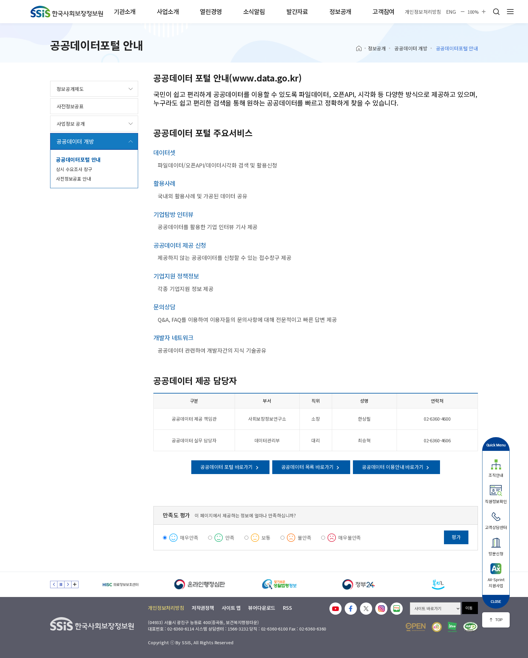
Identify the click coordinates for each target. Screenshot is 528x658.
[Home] (361, 48)
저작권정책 (203, 607)
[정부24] (358, 584)
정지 (60, 584)
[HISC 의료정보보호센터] (120, 584)
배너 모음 (75, 584)
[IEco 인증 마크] (452, 627)
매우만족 (189, 537)
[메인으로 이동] (67, 11)
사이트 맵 (231, 607)
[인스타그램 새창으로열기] (381, 608)
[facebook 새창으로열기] (351, 608)
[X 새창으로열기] (366, 608)
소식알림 (254, 11)
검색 (496, 11)
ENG (451, 11)
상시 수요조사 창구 (74, 169)
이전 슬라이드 (53, 584)
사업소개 (167, 11)
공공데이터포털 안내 (78, 159)
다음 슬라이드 (68, 584)
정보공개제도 (70, 88)
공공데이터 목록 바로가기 (308, 466)
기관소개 (124, 11)
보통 (266, 537)
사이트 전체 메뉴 (510, 11)
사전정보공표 (70, 106)
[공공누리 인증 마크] (415, 627)
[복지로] (438, 584)
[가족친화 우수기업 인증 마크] (437, 627)
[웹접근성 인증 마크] (470, 627)
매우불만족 (349, 537)
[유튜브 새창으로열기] (335, 608)
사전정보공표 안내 (73, 178)
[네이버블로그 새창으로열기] (397, 608)
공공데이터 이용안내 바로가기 (393, 466)
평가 (456, 537)
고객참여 (383, 11)
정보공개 (340, 11)
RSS (287, 607)
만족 (229, 537)
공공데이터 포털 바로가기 (227, 466)
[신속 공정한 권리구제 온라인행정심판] (200, 584)
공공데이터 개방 (410, 48)
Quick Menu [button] (496, 445)
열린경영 (211, 11)
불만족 (304, 537)
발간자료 (297, 11)
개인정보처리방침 (423, 11)
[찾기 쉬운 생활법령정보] (279, 584)
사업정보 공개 (71, 123)
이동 (469, 608)
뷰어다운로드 (261, 607)
